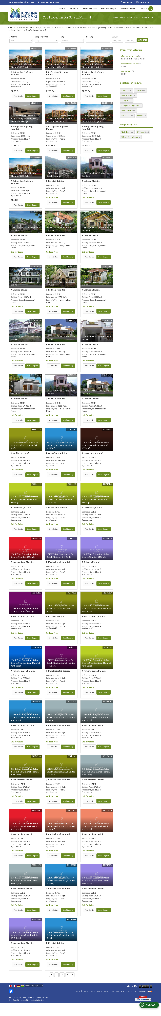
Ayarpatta (125, 100)
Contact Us (131, 991)
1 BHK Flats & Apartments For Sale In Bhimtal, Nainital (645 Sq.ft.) (60, 935)
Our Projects (102, 991)
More (143, 9)
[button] (50, 2)
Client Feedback (127, 9)
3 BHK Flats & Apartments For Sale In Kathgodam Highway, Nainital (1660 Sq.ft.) (24, 173)
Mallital (140, 116)
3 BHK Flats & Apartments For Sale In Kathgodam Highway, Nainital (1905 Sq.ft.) (60, 119)
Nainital (122, 17)
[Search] (150, 8)
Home (62, 9)
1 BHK (123, 59)
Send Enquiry (32, 96)
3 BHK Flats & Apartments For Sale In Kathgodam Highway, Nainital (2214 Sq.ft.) (96, 64)
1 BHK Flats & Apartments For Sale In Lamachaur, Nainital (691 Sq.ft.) (95, 445)
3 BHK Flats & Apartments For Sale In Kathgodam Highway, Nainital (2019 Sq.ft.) (96, 119)
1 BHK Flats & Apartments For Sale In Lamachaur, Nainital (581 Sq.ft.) (60, 500)
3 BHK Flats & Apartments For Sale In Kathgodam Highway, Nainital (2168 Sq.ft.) (24, 119)
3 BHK (136, 59)
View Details (18, 96)
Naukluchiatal (127, 110)
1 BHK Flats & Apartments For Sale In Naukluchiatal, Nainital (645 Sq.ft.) (96, 609)
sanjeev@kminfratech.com (23, 2)
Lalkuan (138, 90)
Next (70, 975)
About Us (74, 9)
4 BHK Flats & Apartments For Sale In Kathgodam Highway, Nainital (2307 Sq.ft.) (60, 64)
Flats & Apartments (129, 56)
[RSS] (150, 991)
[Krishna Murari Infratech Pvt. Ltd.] (23, 13)
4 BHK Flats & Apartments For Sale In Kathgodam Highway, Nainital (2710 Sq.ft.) (24, 64)
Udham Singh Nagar (129, 137)
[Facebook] (11, 991)
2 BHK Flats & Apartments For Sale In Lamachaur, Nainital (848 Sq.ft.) (60, 445)
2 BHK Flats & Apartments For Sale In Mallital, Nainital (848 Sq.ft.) (24, 445)
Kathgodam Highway (130, 105)
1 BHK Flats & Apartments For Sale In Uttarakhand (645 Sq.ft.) (60, 609)
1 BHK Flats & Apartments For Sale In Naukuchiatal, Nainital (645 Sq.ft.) (61, 717)
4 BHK (142, 59)
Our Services (89, 9)
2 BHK (129, 59)
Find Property (107, 9)
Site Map (142, 991)
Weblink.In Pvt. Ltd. (37, 1000)
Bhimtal (124, 90)
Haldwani (141, 132)
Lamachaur (126, 116)
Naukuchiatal (126, 95)
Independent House (129, 64)
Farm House (126, 71)
